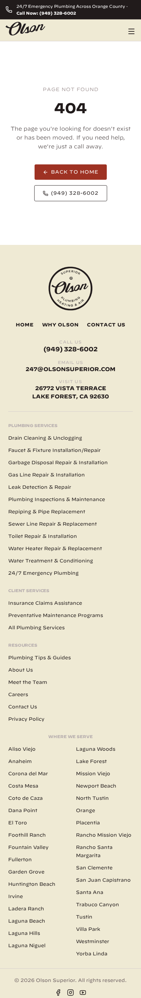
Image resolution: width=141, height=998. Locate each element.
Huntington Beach (31, 884)
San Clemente (94, 867)
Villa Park (88, 929)
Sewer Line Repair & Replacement (52, 524)
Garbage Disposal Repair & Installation (58, 462)
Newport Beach (96, 786)
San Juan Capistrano (103, 880)
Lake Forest (91, 761)
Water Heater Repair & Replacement (55, 548)
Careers (18, 694)
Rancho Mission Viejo (103, 835)
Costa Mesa (23, 786)
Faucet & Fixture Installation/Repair (54, 450)
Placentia (88, 822)
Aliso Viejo (22, 749)
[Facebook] (58, 992)
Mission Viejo (93, 773)
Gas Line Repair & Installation (46, 475)
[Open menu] (131, 31)
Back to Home (75, 172)
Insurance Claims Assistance (45, 603)
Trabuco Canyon (97, 904)
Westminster (92, 941)
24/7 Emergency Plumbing (43, 573)
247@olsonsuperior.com (70, 369)
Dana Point (22, 810)
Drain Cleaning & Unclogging (45, 438)
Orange (85, 810)
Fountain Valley (28, 847)
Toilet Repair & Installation (42, 536)
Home (25, 324)
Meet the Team (27, 682)
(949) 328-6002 (75, 193)
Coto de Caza (25, 798)
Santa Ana (89, 892)
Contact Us (106, 324)
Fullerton (20, 859)
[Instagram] (70, 992)
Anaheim (20, 761)
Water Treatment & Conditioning (50, 560)
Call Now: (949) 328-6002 (46, 13)
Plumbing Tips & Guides (39, 657)
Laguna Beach (26, 921)
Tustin (84, 917)
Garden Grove (26, 872)
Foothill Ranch (27, 835)
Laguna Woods (95, 749)
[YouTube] (82, 992)
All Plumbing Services (36, 627)
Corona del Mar (28, 773)
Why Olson (60, 324)
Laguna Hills (24, 933)
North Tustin (92, 798)
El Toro (17, 822)
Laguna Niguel (27, 945)
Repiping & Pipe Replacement (46, 511)
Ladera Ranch (26, 908)
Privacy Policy (26, 719)
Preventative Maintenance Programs (55, 615)
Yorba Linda (91, 953)
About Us (20, 670)
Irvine (15, 896)
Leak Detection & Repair (39, 487)
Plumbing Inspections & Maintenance (56, 499)
